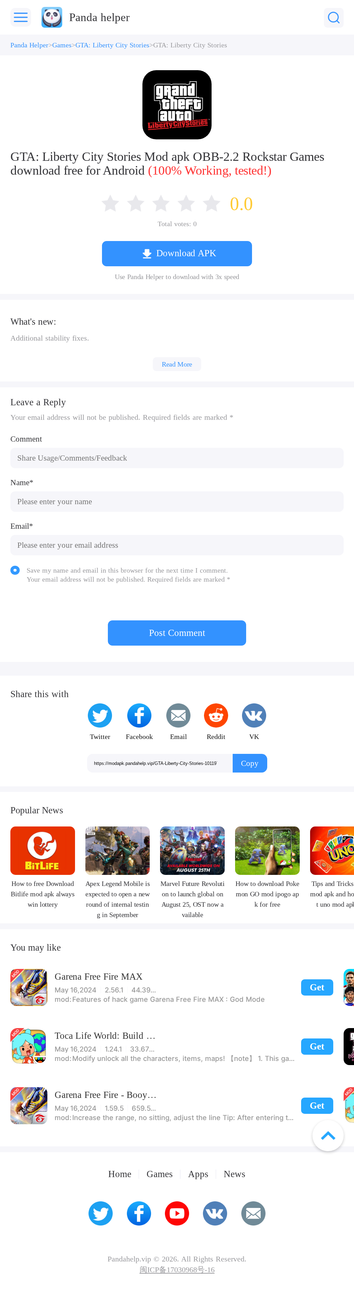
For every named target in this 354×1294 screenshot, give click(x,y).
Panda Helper (29, 45)
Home (119, 1174)
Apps (198, 1174)
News (234, 1174)
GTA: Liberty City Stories (112, 45)
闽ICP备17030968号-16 (177, 1270)
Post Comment (177, 633)
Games (62, 45)
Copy (250, 763)
